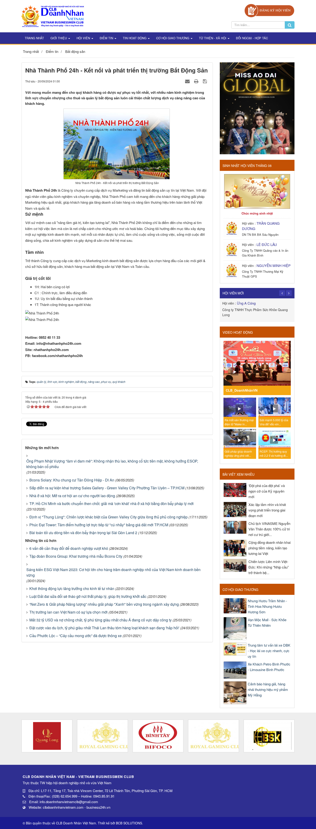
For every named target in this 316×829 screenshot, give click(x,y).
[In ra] (197, 81)
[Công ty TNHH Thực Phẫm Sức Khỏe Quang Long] (47, 736)
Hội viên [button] (84, 38)
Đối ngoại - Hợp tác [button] (252, 38)
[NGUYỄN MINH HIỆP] (232, 270)
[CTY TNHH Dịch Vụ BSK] (269, 736)
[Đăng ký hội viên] (269, 10)
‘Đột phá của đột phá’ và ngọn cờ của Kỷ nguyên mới (266, 491)
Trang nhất (34, 38)
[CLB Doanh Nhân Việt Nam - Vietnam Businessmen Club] (52, 15)
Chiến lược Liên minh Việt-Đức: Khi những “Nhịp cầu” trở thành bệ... (268, 567)
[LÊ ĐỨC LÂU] (232, 249)
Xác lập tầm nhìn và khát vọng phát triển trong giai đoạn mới (267, 510)
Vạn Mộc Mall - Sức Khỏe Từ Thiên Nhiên (267, 622)
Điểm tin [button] (107, 38)
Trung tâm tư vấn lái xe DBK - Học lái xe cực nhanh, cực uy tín (269, 651)
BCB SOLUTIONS (129, 823)
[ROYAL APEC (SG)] (213, 736)
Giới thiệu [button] (59, 38)
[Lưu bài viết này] (205, 81)
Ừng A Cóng (246, 303)
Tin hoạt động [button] (135, 38)
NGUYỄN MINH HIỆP (274, 265)
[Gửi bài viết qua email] (188, 81)
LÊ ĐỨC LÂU (267, 244)
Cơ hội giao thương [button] (173, 38)
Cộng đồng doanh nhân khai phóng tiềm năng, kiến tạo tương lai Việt (269, 548)
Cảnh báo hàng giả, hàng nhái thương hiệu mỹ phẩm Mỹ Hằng (268, 689)
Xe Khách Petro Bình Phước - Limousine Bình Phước (269, 667)
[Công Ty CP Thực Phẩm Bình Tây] (158, 736)
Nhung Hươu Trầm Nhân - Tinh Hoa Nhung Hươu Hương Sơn (267, 606)
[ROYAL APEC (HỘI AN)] (102, 736)
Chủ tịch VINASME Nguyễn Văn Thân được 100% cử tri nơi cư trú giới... (269, 529)
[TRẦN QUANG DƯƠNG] (232, 228)
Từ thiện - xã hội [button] (213, 38)
